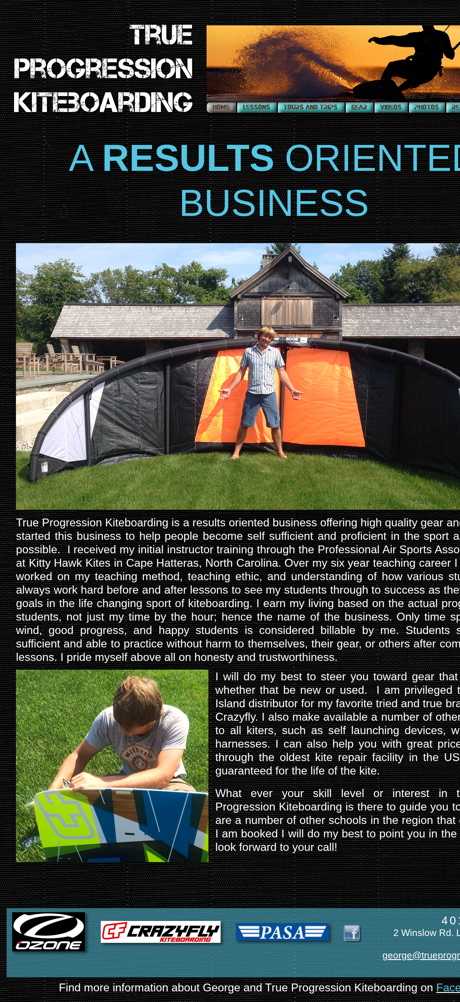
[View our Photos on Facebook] (427, 107)
